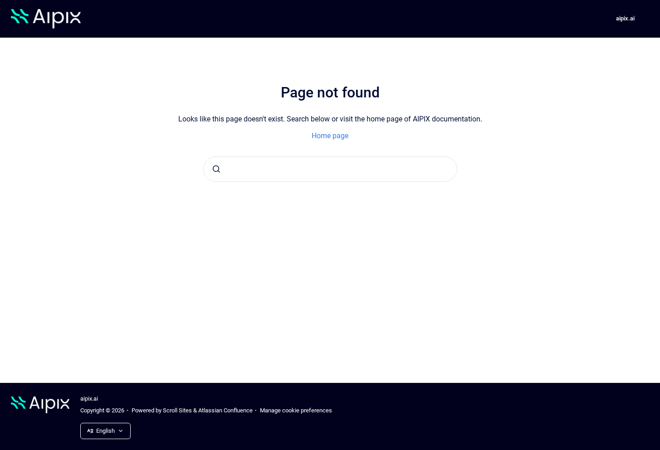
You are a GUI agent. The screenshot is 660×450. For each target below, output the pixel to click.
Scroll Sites (177, 410)
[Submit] (216, 169)
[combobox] (330, 169)
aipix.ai (625, 18)
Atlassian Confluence (225, 410)
